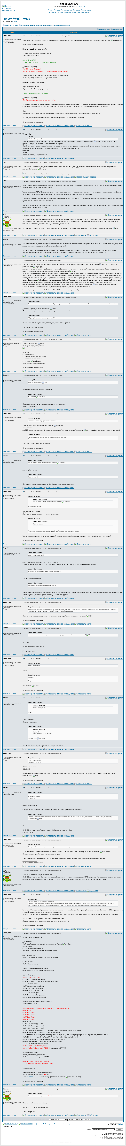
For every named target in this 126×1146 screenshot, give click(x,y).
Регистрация (87, 10)
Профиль (53, 12)
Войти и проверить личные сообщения (72, 12)
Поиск (58, 10)
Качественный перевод (62, 25)
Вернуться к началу (9, 125)
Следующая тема (116, 29)
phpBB (59, 1143)
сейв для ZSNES (32, 1077)
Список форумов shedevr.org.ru (41, 25)
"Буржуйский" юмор (16, 18)
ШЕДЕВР (82, 6)
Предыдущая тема (103, 29)
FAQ (51, 10)
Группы (77, 10)
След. (15, 21)
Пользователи (67, 10)
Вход (88, 12)
